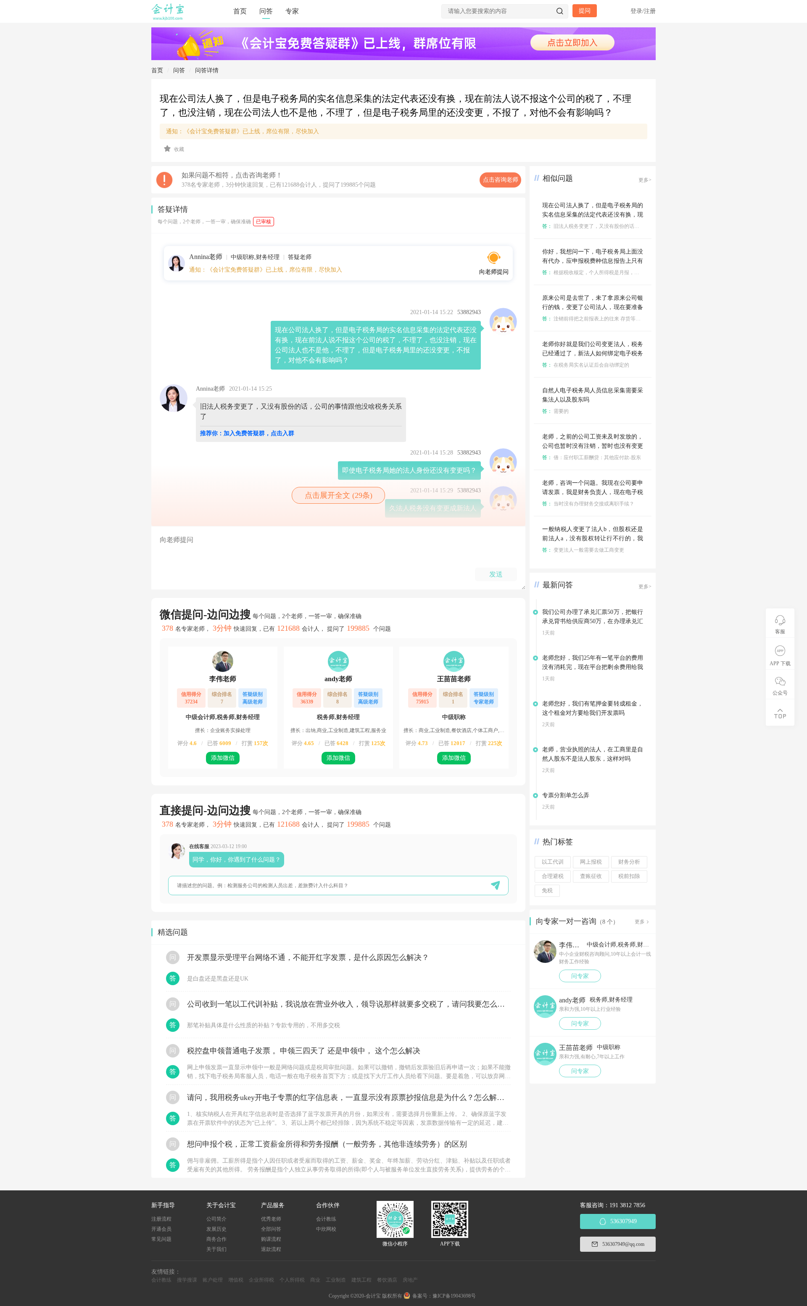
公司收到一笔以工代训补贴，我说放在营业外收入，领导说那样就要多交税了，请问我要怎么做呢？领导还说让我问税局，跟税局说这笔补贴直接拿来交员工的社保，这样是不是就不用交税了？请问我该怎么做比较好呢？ (349, 1004)
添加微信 (223, 758)
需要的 (555, 411)
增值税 (235, 1280)
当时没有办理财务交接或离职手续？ (588, 504)
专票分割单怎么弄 (565, 795)
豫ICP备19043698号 (454, 1296)
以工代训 (553, 862)
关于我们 (216, 1249)
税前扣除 (629, 876)
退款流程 (271, 1249)
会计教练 (326, 1219)
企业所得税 (261, 1280)
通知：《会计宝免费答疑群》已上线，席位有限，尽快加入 (242, 131)
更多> (644, 180)
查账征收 (591, 876)
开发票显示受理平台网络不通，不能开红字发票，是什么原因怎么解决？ (308, 957)
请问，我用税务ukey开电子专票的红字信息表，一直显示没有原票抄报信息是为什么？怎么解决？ (349, 1097)
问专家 (580, 976)
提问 (585, 11)
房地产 (410, 1280)
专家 (292, 11)
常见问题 (161, 1239)
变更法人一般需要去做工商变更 (583, 550)
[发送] (495, 885)
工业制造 (336, 1280)
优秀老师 (271, 1219)
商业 (315, 1280)
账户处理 (213, 1280)
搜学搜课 (187, 1280)
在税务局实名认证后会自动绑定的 (585, 365)
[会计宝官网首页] (168, 18)
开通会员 (161, 1229)
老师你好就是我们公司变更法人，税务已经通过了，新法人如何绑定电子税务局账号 (592, 353)
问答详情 (207, 70)
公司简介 (216, 1219)
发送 (496, 574)
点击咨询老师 (500, 180)
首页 (240, 11)
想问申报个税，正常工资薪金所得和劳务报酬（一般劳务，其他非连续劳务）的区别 (327, 1144)
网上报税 (591, 862)
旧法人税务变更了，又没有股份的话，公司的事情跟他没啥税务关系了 (626, 226)
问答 (266, 11)
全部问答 (271, 1229)
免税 (547, 891)
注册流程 (161, 1219)
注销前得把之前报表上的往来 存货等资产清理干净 (604, 319)
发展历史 (216, 1229)
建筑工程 (361, 1280)
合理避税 (553, 876)
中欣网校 (326, 1229)
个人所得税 (292, 1280)
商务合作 (216, 1239)
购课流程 (271, 1239)
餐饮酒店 (387, 1280)
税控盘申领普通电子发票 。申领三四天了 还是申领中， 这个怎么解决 (303, 1051)
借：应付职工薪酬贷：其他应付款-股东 (591, 457)
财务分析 (629, 862)
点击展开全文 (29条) (338, 495)
